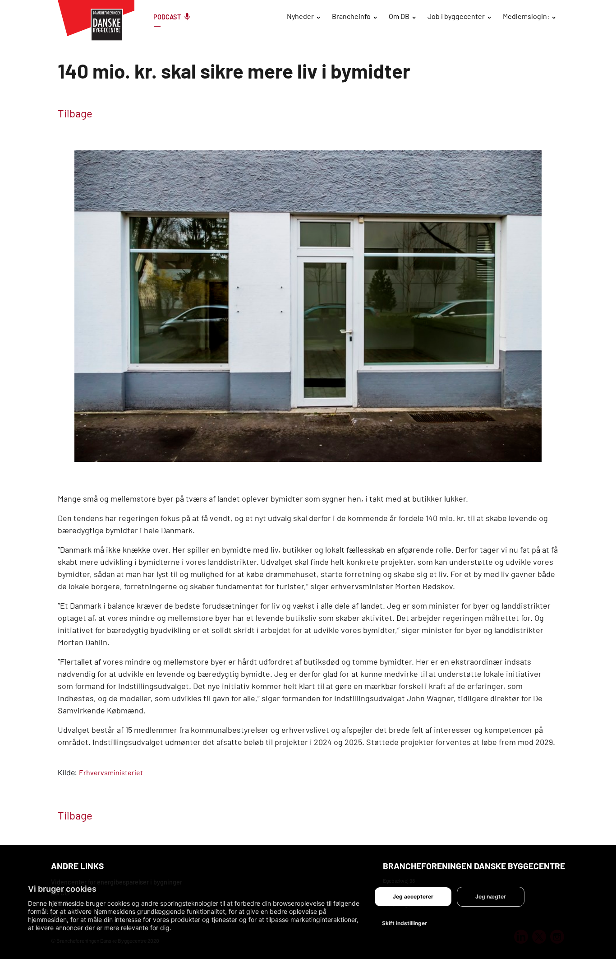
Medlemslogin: (526, 16)
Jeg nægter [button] (490, 896)
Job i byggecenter (456, 16)
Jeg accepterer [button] (413, 896)
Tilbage (75, 113)
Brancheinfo (351, 16)
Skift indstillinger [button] (404, 923)
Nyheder (300, 16)
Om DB (399, 16)
